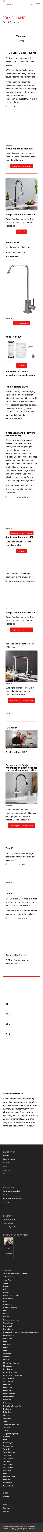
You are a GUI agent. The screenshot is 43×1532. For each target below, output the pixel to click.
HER (24, 752)
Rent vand (7, 1409)
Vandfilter (6, 1155)
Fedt (5, 1310)
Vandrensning (8, 1467)
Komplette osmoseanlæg (11, 1191)
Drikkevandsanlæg (10, 1307)
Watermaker (7, 1482)
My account (7, 1366)
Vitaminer (6, 1479)
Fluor (5, 1313)
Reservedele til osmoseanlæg (13, 1198)
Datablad (6, 1292)
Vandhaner (6, 1195)
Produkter (7, 1399)
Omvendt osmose (9, 1159)
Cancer (6, 1286)
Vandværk (7, 1470)
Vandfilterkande (9, 1452)
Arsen (5, 1283)
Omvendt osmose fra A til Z (13, 1375)
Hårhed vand (8, 1329)
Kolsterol (6, 1344)
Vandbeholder (8, 1446)
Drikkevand (7, 1304)
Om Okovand (8, 1369)
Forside (6, 1316)
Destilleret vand (9, 1298)
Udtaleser (6, 1436)
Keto (5, 1341)
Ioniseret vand (8, 1335)
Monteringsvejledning (11, 1363)
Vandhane (7, 1455)
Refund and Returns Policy (13, 1406)
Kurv (5, 1350)
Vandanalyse (8, 1442)
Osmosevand (8, 1381)
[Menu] (36, 4)
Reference (7, 1403)
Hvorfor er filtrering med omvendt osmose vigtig (21, 1332)
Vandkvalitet (7, 1461)
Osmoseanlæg (8, 1378)
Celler (5, 1289)
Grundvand (7, 1326)
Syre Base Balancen (11, 1424)
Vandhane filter (8, 1458)
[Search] (31, 4)
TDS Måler (6, 1202)
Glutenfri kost (8, 1323)
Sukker (6, 1421)
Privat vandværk (9, 1393)
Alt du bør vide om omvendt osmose (16, 1273)
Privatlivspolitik (8, 1396)
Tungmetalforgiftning (10, 1433)
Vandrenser (7, 1464)
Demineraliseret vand (11, 1295)
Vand (5, 1439)
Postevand (7, 1390)
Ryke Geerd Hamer (10, 1412)
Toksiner (6, 1430)
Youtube (6, 1511)
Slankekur (6, 1170)
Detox (5, 1166)
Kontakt (6, 1347)
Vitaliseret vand (9, 1476)
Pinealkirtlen (7, 1387)
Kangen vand (8, 1338)
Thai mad (6, 1427)
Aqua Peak (7, 1280)
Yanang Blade (8, 1486)
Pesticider (6, 1163)
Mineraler (6, 1360)
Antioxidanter (8, 1277)
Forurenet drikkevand (11, 1320)
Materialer (7, 1353)
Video (5, 1174)
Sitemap (6, 1415)
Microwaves (7, 1356)
